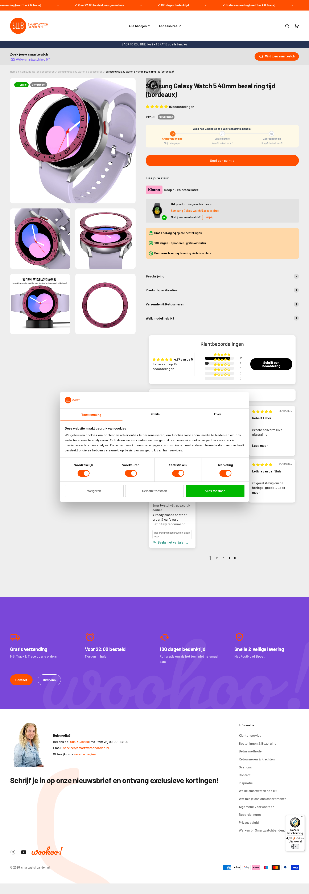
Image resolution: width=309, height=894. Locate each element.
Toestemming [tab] (91, 414)
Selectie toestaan (154, 491)
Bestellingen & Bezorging (257, 743)
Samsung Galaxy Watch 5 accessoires (80, 71)
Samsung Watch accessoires (37, 71)
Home (13, 71)
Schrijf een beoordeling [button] (271, 364)
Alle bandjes (137, 26)
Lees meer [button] (260, 445)
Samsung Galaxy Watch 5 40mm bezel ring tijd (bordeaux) (140, 71)
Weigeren (94, 491)
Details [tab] (154, 414)
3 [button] (223, 558)
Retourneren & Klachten (257, 759)
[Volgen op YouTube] (23, 852)
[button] (157, 106)
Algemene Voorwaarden (256, 807)
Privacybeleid (249, 822)
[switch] (131, 473)
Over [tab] (217, 414)
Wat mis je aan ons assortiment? (262, 799)
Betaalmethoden (251, 751)
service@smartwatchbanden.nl (86, 748)
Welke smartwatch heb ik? (33, 59)
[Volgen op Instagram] (13, 852)
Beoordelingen (250, 814)
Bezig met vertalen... (173, 542)
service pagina (85, 754)
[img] (262, 411)
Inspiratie (246, 783)
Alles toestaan (215, 491)
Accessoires (167, 26)
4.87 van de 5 (183, 359)
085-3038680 (79, 742)
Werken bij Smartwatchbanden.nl (263, 830)
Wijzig (210, 217)
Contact (21, 680)
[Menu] (302, 817)
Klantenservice (250, 735)
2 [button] (217, 558)
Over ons (49, 680)
